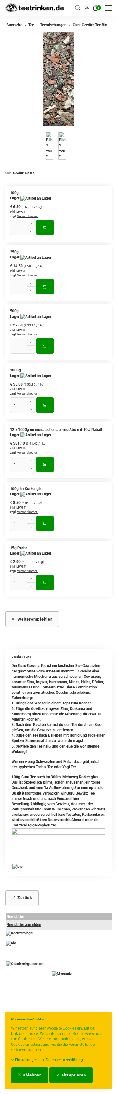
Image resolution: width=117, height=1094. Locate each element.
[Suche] (77, 8)
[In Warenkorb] (45, 227)
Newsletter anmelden (24, 925)
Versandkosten (27, 216)
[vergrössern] (58, 79)
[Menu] (110, 8)
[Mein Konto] (86, 8)
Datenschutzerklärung (64, 1060)
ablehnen (32, 1075)
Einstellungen (26, 1060)
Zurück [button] (24, 897)
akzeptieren (73, 1075)
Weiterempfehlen (34, 619)
